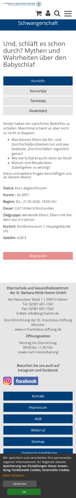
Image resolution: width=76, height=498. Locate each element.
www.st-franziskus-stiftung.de (38, 329)
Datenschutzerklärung (39, 453)
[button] (48, 14)
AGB (38, 419)
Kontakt (38, 396)
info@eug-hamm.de (43, 313)
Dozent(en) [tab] (38, 110)
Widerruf (38, 430)
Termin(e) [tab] (38, 101)
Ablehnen (20, 484)
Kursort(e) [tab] (38, 91)
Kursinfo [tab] (38, 81)
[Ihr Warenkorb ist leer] (38, 14)
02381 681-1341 (41, 304)
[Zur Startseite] (19, 3)
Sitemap (38, 441)
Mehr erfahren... (14, 475)
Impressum (38, 407)
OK (24, 492)
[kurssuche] (57, 14)
